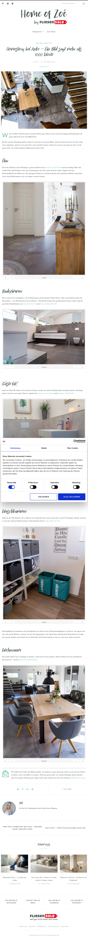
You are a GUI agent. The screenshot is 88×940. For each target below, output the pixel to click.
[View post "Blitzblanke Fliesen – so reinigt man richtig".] (14, 864)
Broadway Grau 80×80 (53, 167)
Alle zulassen (71, 497)
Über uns (23, 926)
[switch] (33, 487)
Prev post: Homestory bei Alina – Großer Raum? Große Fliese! (22, 828)
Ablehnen (43, 497)
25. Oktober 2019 (48, 62)
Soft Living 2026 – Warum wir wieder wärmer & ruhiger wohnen (43, 878)
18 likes (68, 789)
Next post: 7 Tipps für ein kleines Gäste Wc (65, 828)
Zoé (35, 62)
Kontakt (32, 926)
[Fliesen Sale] (44, 17)
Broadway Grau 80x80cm (28, 659)
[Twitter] (18, 789)
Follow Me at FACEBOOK (54, 902)
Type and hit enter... (69, 3)
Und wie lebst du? (44, 43)
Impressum (41, 926)
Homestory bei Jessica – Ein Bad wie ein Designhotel (73, 878)
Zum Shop (51, 32)
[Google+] (27, 789)
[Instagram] (8, 3)
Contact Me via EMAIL (33, 902)
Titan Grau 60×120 (30, 304)
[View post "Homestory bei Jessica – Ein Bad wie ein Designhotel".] (73, 864)
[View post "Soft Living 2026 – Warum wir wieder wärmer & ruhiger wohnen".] (44, 864)
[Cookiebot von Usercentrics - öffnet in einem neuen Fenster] (75, 441)
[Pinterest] (12, 3)
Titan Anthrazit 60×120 (48, 304)
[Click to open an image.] (44, 100)
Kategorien (37, 32)
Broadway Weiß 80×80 (66, 393)
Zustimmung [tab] (15, 448)
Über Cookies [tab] (72, 448)
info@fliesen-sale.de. (78, 778)
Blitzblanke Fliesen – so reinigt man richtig (14, 878)
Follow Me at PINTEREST (77, 902)
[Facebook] (3, 3)
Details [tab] (44, 448)
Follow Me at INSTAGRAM (11, 902)
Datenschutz (53, 926)
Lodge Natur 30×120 (52, 521)
